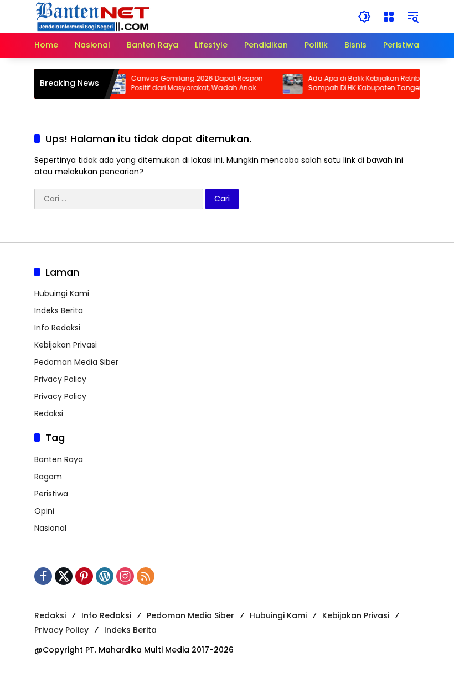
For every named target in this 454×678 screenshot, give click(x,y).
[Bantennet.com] (93, 16)
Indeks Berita (58, 310)
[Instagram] (125, 576)
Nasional (50, 528)
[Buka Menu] (388, 16)
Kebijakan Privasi (65, 344)
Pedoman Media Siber (76, 362)
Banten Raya (58, 459)
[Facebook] (43, 576)
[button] (364, 16)
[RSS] (145, 576)
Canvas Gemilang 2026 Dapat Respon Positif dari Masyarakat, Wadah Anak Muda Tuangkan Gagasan (191, 83)
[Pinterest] (84, 576)
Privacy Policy (60, 379)
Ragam (48, 476)
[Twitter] (64, 576)
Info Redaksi (57, 327)
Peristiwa (51, 493)
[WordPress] (105, 576)
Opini (44, 510)
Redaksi (48, 413)
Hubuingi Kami (61, 293)
